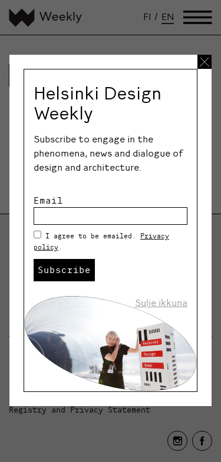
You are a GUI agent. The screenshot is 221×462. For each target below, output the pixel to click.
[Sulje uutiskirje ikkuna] (204, 62)
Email (48, 200)
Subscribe (64, 269)
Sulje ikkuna (161, 302)
